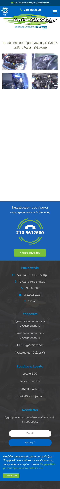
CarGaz (32, 301)
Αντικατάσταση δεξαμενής (30, 352)
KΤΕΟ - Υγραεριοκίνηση (30, 345)
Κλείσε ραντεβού (30, 253)
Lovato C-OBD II (30, 388)
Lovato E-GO (30, 373)
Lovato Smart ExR (30, 381)
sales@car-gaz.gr (32, 294)
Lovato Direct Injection (30, 396)
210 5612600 (32, 10)
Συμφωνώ (11, 476)
